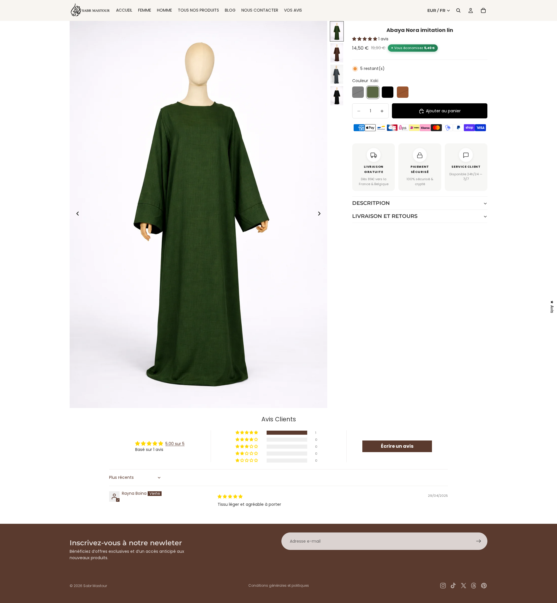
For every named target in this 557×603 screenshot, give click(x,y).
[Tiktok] (453, 585)
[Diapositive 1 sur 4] (336, 31)
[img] (230, 496)
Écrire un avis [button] (397, 446)
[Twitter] (463, 585)
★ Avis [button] (552, 306)
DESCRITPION (371, 203)
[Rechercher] (458, 10)
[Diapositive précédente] (76, 214)
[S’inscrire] (479, 541)
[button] (365, 39)
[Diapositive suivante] (320, 214)
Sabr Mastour (95, 585)
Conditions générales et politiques (278, 585)
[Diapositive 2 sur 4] (336, 52)
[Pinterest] (483, 585)
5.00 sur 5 (175, 444)
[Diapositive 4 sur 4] (336, 95)
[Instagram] (443, 585)
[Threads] (473, 585)
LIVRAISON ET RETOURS (384, 216)
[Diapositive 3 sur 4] (336, 74)
